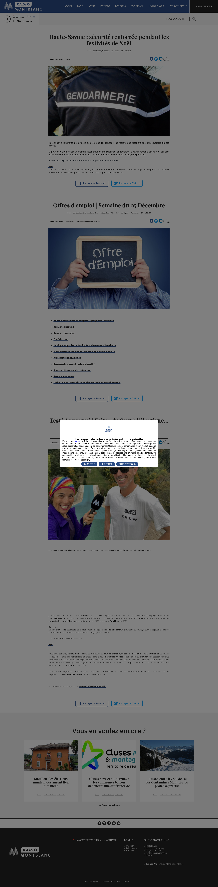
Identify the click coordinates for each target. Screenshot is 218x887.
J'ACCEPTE (89, 464)
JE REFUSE (107, 464)
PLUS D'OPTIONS (127, 464)
